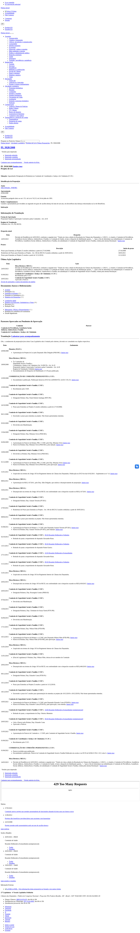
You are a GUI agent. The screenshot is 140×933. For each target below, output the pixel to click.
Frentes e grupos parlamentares (19, 84)
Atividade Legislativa (12, 86)
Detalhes (12, 849)
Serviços (12, 66)
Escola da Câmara (15, 71)
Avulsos (7, 290)
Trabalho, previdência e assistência (20, 60)
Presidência (12, 68)
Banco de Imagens (15, 112)
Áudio (11, 847)
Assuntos (8, 36)
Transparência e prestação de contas (16, 117)
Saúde (11, 57)
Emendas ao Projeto (11, 293)
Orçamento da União (16, 97)
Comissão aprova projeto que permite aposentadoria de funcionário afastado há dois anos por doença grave (39, 811)
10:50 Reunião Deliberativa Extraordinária (58, 553)
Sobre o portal (9, 925)
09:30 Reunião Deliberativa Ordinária (57, 535)
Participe (12, 103)
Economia (12, 47)
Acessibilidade (9, 13)
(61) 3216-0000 (29, 901)
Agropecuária (13, 38)
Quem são (12, 80)
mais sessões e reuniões (8, 881)
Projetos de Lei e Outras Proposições (38, 143)
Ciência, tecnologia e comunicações (20, 42)
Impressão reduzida (11, 155)
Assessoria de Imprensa (16, 114)
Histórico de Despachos (12, 297)
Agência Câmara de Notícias (18, 106)
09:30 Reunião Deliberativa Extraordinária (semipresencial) (64, 719)
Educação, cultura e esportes (18, 49)
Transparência (13, 119)
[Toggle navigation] (11, 33)
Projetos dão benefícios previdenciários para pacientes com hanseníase (27, 818)
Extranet (7, 930)
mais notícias (5, 829)
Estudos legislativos (15, 95)
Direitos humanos (14, 45)
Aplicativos (8, 928)
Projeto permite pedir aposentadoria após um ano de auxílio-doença (26, 825)
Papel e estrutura (14, 73)
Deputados (8, 79)
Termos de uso (9, 927)
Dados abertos (13, 123)
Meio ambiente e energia (17, 51)
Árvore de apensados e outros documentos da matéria (18, 282)
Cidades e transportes (16, 40)
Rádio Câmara (13, 108)
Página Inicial (5, 143)
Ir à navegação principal (12, 4)
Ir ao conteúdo (9, 2)
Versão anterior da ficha (31, 162)
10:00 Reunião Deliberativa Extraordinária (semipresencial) (64, 710)
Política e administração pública (19, 53)
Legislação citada (10, 300)
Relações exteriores (15, 55)
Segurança (12, 58)
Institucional (9, 62)
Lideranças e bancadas (16, 82)
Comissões (12, 92)
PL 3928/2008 (8, 147)
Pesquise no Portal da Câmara (10, 141)
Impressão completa (11, 157)
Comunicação (9, 104)
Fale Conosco (9, 15)
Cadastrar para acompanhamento (12, 162)
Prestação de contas (15, 121)
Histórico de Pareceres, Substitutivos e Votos (19, 302)
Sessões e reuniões (15, 93)
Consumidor (13, 44)
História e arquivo (15, 75)
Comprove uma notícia (16, 115)
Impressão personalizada (13, 159)
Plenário (11, 90)
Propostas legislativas (16, 88)
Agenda (11, 64)
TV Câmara (13, 110)
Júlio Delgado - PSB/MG (9, 188)
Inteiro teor (17, 166)
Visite (11, 77)
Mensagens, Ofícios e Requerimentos (17, 309)
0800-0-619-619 (21, 899)
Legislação (12, 99)
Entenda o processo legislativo (19, 101)
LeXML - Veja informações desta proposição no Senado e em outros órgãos (36, 889)
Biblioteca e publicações (17, 69)
